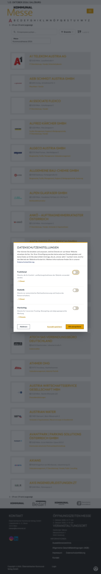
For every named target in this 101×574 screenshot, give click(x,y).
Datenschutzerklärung (25, 262)
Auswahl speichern (54, 327)
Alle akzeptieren (74, 327)
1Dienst (21, 281)
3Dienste (21, 317)
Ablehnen (23, 327)
